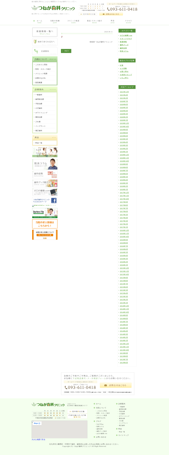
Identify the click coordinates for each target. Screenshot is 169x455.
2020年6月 (124, 104)
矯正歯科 (122, 425)
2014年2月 (124, 337)
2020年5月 (124, 107)
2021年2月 (124, 98)
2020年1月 (124, 120)
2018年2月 (124, 186)
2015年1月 (124, 303)
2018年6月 (124, 174)
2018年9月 (124, 164)
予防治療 (122, 411)
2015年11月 (124, 271)
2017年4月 (124, 218)
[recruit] (44, 228)
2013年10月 (124, 350)
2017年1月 (124, 227)
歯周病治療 (122, 409)
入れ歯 (121, 421)
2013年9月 (124, 353)
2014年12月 (124, 306)
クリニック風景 (102, 415)
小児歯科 (122, 414)
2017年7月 (124, 208)
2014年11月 (124, 309)
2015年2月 (124, 300)
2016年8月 (124, 243)
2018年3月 (124, 183)
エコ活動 (123, 68)
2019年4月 (124, 142)
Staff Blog (100, 424)
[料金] (112, 21)
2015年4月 (124, 293)
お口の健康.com (126, 35)
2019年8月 (124, 133)
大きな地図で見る (38, 439)
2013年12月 (124, 344)
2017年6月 (124, 211)
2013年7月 (124, 359)
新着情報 (123, 42)
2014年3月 (124, 334)
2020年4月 (124, 111)
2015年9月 (124, 278)
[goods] (44, 186)
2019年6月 (124, 136)
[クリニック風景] (73, 21)
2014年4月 (124, 331)
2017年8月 (124, 205)
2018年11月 (124, 158)
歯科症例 (123, 48)
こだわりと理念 (102, 411)
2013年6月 (124, 363)
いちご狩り (124, 78)
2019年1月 (124, 152)
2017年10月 (124, 199)
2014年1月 (124, 340)
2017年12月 (124, 193)
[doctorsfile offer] (44, 239)
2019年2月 (124, 149)
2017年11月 (124, 196)
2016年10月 (124, 237)
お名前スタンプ (126, 75)
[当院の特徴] (55, 21)
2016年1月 (124, 265)
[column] (44, 169)
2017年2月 (124, 224)
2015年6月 (124, 287)
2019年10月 (124, 126)
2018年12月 (124, 155)
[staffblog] (44, 157)
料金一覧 (122, 432)
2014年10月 (124, 312)
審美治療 (122, 418)
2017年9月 (124, 202)
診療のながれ (101, 418)
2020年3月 (124, 114)
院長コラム (124, 51)
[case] (44, 178)
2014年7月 (124, 322)
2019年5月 (124, 139)
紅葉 (121, 65)
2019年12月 (124, 123)
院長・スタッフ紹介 (103, 413)
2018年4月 (124, 180)
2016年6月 (124, 249)
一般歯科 (122, 407)
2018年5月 (124, 177)
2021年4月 (124, 95)
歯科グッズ (124, 45)
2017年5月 (124, 215)
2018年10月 (124, 161)
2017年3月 (124, 221)
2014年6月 (124, 325)
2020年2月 (124, 117)
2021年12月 (124, 92)
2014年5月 (124, 328)
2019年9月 (124, 130)
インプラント (123, 423)
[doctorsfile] (44, 217)
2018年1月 (124, 189)
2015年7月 (124, 284)
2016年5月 (124, 252)
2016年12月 (124, 230)
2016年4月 (124, 256)
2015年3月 (124, 296)
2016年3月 (124, 259)
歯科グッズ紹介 (102, 431)
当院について (101, 408)
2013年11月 (124, 347)
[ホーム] (39, 21)
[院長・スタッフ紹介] (94, 21)
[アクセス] (128, 21)
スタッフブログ (126, 39)
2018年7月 (124, 170)
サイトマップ (123, 435)
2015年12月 (124, 268)
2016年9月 (124, 240)
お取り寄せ (124, 71)
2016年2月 (124, 262)
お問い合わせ (101, 437)
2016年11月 (124, 233)
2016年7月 (124, 246)
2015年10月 (124, 274)
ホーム (98, 404)
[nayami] (44, 195)
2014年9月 (124, 315)
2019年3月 (124, 145)
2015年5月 (124, 290)
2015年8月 (124, 281)
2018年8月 (124, 167)
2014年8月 (124, 318)
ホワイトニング (124, 416)
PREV (66, 51)
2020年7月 (124, 101)
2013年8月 (124, 356)
